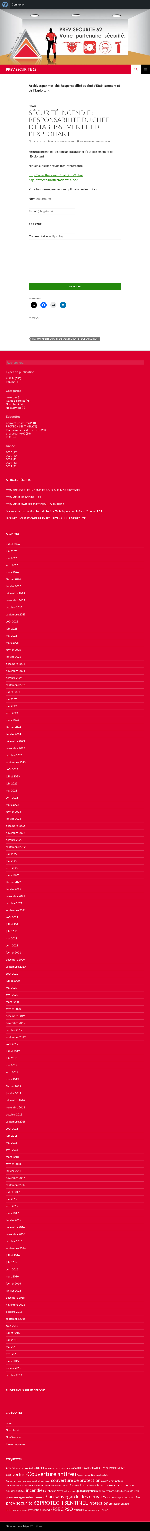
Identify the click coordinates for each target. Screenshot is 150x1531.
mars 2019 (12, 1079)
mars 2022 (12, 875)
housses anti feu (15, 1490)
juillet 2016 (13, 1255)
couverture (16, 1474)
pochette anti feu (129, 1497)
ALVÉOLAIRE (22, 1468)
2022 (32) (11, 466)
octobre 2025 (14, 607)
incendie (34, 1490)
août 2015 (12, 1325)
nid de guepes (70, 1491)
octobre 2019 (14, 1030)
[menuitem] (5, 4)
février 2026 (13, 579)
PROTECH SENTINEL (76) (21, 426)
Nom (40, 198)
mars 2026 (12, 572)
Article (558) (13, 378)
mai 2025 (11, 635)
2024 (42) (11, 459)
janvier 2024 (13, 734)
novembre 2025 (15, 600)
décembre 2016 (15, 1227)
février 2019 (13, 1086)
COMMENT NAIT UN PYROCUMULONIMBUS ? (35, 504)
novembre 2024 (15, 670)
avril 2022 (12, 868)
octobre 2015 (14, 1311)
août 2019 (12, 1044)
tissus (105, 1510)
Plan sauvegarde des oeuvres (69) (26, 430)
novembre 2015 (15, 1304)
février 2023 (13, 811)
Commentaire (46, 236)
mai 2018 (11, 1142)
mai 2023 (11, 790)
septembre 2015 (16, 1318)
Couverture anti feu (51, 1473)
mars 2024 (12, 720)
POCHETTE (113, 1497)
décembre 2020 (15, 959)
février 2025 (13, 649)
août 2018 (12, 1128)
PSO (68, 1509)
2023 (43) (11, 462)
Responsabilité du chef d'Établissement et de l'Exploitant (65, 338)
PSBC (58, 1509)
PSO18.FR (78, 1510)
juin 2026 (11, 551)
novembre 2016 (15, 1234)
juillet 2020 (13, 980)
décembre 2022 (15, 825)
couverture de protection (76, 1480)
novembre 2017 (15, 1177)
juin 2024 (11, 699)
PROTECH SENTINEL (64, 1503)
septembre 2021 (16, 910)
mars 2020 (12, 1001)
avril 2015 (12, 1354)
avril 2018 (12, 1149)
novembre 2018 (15, 1107)
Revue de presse (15, 1444)
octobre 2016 (14, 1241)
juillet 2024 (13, 692)
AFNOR (10, 1468)
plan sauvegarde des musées (25, 1497)
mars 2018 (12, 1156)
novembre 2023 (15, 748)
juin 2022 (11, 853)
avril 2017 (12, 1206)
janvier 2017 (13, 1220)
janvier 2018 (13, 1170)
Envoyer (75, 286)
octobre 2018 (14, 1114)
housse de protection (120, 1485)
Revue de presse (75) (18, 400)
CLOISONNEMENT (114, 1468)
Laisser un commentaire (95, 141)
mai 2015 (11, 1346)
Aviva (32, 1468)
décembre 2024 (15, 663)
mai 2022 (11, 861)
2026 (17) (11, 452)
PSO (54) (11, 437)
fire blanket (91, 1485)
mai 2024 (11, 706)
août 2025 (12, 621)
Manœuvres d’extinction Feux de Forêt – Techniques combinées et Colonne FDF (54, 511)
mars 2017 (12, 1213)
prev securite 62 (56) (18, 433)
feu (67, 1485)
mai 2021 (11, 938)
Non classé (12, 1430)
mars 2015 (12, 1361)
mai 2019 (11, 1065)
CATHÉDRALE (81, 1468)
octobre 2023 (14, 755)
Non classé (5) (14, 404)
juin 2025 (11, 628)
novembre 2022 (15, 832)
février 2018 (13, 1163)
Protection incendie (40, 1509)
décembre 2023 (15, 741)
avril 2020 (12, 994)
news (32, 105)
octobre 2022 (14, 839)
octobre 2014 (14, 1375)
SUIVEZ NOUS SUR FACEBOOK (25, 1390)
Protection (98, 1503)
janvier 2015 (13, 1368)
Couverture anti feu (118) (21, 423)
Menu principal (145, 69)
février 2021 (13, 952)
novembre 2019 (15, 1023)
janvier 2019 (13, 1093)
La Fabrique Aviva (53, 1490)
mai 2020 (11, 987)
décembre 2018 (15, 1100)
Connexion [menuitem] (18, 4)
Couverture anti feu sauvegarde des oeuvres (28, 1481)
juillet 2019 (13, 1051)
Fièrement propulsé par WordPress (24, 1526)
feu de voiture (77, 1485)
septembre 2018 (16, 1121)
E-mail (41, 211)
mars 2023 (12, 804)
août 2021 (12, 917)
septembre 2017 (16, 1184)
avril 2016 (12, 1269)
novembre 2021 (15, 896)
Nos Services (13, 1437)
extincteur (117, 1480)
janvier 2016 (13, 1290)
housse (101, 1485)
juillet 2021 (13, 924)
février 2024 (13, 727)
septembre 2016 (16, 1248)
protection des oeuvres (16, 1510)
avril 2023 (12, 797)
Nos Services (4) (15, 407)
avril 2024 (12, 713)
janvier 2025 (13, 656)
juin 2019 (11, 1058)
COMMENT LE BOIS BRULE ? (23, 497)
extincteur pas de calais (17, 1485)
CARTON (68, 1468)
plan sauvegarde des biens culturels (117, 1490)
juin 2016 (11, 1262)
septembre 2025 (16, 614)
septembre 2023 (16, 762)
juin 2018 (11, 1135)
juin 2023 (11, 783)
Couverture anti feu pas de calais (92, 1475)
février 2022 (13, 882)
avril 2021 (12, 945)
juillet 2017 (13, 1192)
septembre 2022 (16, 846)
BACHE (40, 1468)
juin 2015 (11, 1339)
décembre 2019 (15, 1015)
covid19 (105, 1481)
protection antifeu (119, 1503)
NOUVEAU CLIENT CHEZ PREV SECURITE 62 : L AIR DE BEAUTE (46, 518)
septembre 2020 (16, 966)
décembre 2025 (15, 593)
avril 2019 (12, 1072)
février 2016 (13, 1283)
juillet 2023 (13, 776)
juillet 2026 (13, 544)
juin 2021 (11, 931)
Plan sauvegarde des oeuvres (75, 1496)
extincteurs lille (58, 1485)
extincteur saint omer (39, 1485)
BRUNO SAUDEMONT (62, 141)
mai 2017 (11, 1199)
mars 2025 (12, 642)
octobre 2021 (14, 903)
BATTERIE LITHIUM (54, 1468)
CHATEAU (96, 1468)
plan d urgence (86, 1490)
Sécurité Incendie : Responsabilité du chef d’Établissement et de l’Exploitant (69, 123)
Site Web (35, 223)
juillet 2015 (13, 1332)
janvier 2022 (13, 889)
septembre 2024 (16, 684)
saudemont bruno (93, 1510)
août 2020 (12, 973)
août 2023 (12, 769)
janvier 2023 (13, 818)
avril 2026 (12, 565)
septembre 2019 (16, 1037)
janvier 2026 (13, 586)
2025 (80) (11, 455)
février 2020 (13, 1008)
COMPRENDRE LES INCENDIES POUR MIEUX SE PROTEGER (43, 490)
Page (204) (12, 381)
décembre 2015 (15, 1297)
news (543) (12, 397)
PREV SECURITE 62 (21, 69)
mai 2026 (11, 558)
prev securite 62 (22, 1503)
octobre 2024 (14, 677)
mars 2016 (12, 1276)
